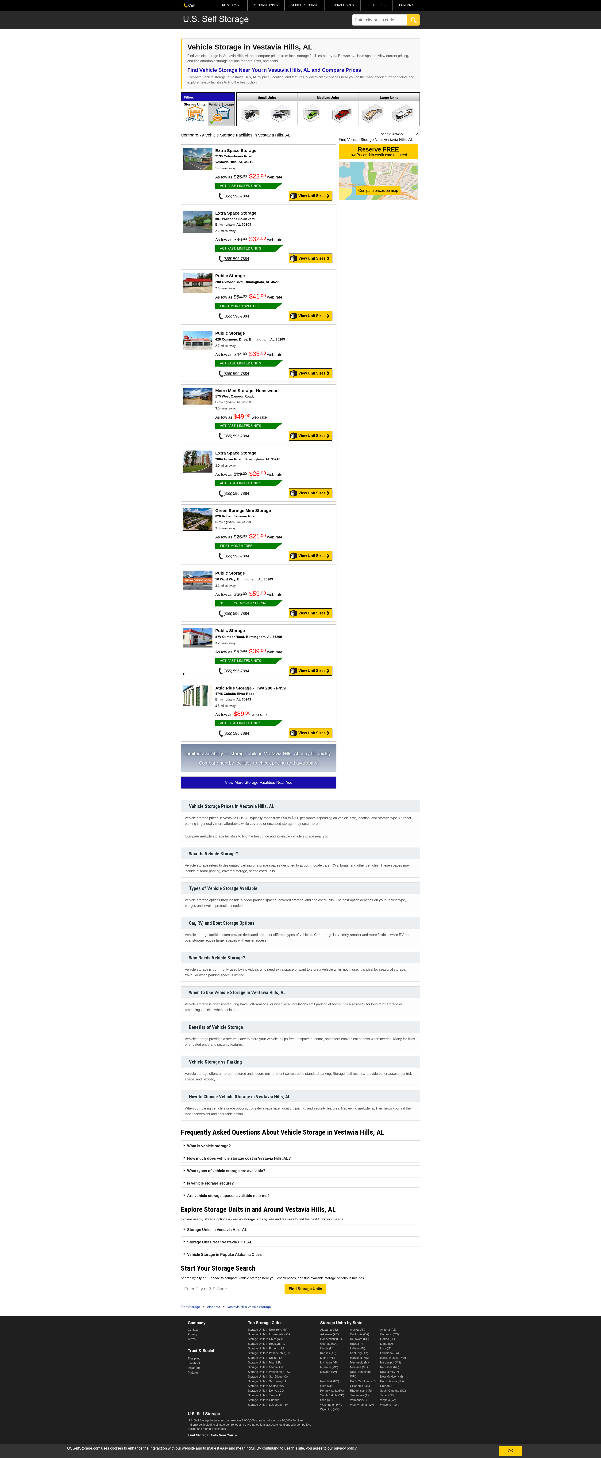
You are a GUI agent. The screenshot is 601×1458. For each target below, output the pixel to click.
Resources (376, 5)
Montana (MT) (359, 1367)
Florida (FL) (387, 1339)
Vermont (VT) (358, 1400)
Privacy (192, 1334)
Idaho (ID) (386, 1343)
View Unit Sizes (312, 196)
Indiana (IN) (357, 1348)
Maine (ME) (327, 1358)
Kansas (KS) (328, 1353)
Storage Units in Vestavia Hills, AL (217, 1230)
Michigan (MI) (329, 1362)
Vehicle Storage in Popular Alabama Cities (224, 1255)
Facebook (194, 1363)
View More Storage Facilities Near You (258, 782)
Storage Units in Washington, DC (269, 1372)
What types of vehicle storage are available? (226, 1171)
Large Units (389, 97)
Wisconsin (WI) (389, 1404)
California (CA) (359, 1334)
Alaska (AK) (357, 1329)
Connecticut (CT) (331, 1339)
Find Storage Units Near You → (212, 1435)
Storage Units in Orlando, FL (266, 1400)
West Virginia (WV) (362, 1404)
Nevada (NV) (328, 1372)
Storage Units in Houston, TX (266, 1343)
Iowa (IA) (385, 1348)
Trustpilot (194, 1358)
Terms (192, 1339)
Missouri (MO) (329, 1367)
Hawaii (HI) (357, 1343)
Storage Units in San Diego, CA (268, 1376)
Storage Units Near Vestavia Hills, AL (219, 1242)
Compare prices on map (378, 191)
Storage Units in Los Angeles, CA (269, 1334)
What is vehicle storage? (209, 1146)
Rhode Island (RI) (361, 1390)
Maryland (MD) (359, 1358)
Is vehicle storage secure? (210, 1183)
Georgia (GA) (328, 1343)
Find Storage (230, 5)
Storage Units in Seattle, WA (266, 1386)
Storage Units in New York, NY (267, 1329)
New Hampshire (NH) (360, 1374)
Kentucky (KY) (359, 1353)
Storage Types (266, 5)
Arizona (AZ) (388, 1329)
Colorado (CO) (389, 1334)
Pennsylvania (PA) (332, 1390)
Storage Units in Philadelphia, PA (269, 1353)
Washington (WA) (331, 1404)
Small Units (267, 97)
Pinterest (193, 1372)
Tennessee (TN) (360, 1395)
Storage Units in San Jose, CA (267, 1381)
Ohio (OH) (326, 1386)
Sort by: (386, 134)
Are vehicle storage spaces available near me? (228, 1196)
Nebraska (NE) (389, 1367)
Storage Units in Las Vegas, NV (268, 1404)
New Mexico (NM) (391, 1376)
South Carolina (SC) (393, 1390)
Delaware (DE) (359, 1339)
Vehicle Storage (304, 5)
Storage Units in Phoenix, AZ (266, 1348)
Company (406, 5)
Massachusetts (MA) (393, 1358)
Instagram (194, 1368)
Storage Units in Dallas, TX (265, 1358)
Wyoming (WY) (329, 1409)
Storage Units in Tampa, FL (265, 1395)
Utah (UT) (326, 1400)
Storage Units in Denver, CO (266, 1390)
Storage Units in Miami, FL (264, 1362)
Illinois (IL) (326, 1348)
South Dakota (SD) (332, 1395)
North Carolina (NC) (363, 1381)
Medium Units (328, 97)
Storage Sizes (342, 5)
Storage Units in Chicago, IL (266, 1339)
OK (510, 1451)
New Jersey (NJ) (390, 1372)
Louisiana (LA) (389, 1353)
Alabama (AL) (329, 1329)
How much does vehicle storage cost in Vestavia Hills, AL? (239, 1158)
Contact (193, 1329)
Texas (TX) (387, 1395)
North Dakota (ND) (392, 1381)
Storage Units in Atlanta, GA (265, 1367)
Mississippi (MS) (390, 1362)
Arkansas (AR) (329, 1334)
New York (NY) (329, 1381)
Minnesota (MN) (360, 1362)
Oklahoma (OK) (360, 1386)
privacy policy (345, 1448)
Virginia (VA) (388, 1400)
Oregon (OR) (388, 1386)
